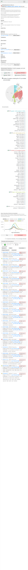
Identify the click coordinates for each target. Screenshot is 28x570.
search (16, 253)
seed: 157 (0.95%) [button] (20, 195)
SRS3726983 (5, 327)
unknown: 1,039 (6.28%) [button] (19, 204)
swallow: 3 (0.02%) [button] (20, 179)
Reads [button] (9, 75)
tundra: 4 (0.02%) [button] (20, 143)
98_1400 (19, 6)
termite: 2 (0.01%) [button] (20, 182)
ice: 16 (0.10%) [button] (21, 127)
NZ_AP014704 (4, 35)
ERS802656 (5, 339)
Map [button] (9, 72)
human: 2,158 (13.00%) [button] (19, 152)
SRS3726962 (5, 353)
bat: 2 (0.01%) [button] (21, 183)
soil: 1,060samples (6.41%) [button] (19, 133)
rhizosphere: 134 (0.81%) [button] (18, 196)
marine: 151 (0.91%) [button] (19, 115)
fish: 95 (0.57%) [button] (20, 159)
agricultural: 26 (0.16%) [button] (19, 140)
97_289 (15, 6)
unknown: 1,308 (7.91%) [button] (19, 189)
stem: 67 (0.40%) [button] (20, 198)
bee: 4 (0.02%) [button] (21, 177)
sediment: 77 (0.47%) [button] (19, 121)
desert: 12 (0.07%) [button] (20, 142)
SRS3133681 (5, 283)
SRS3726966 (5, 314)
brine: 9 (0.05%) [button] (20, 129)
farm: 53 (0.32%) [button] (20, 137)
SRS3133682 (5, 277)
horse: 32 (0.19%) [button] (20, 165)
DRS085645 (5, 373)
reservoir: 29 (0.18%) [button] (19, 123)
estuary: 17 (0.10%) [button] (20, 126)
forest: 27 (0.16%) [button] (20, 139)
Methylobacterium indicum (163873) (8, 53)
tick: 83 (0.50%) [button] (20, 161)
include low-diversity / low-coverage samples (16, 238)
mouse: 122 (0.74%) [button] (19, 158)
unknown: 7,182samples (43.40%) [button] (17, 206)
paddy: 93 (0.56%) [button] (20, 136)
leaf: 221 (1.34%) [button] (20, 193)
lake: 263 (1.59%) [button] (20, 114)
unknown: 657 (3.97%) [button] (19, 130)
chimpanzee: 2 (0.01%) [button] (19, 185)
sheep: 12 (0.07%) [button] (20, 170)
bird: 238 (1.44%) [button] (20, 155)
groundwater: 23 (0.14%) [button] (18, 124)
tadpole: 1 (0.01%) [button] (20, 186)
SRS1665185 (5, 365)
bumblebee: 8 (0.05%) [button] (19, 171)
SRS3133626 (5, 258)
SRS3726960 (5, 308)
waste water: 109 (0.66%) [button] (18, 118)
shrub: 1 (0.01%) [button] (20, 146)
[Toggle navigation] (24, 1)
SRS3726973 (5, 302)
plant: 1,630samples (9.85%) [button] (19, 192)
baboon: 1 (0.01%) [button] (20, 188)
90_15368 (7, 6)
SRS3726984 (5, 295)
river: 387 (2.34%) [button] (20, 112)
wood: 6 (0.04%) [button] (20, 199)
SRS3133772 (5, 289)
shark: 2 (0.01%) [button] (20, 180)
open (12, 253)
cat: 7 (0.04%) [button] (21, 173)
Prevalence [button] (23, 75)
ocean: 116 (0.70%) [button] (20, 117)
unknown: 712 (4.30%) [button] (19, 148)
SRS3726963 (5, 333)
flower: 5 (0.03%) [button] (20, 201)
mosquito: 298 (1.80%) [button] (19, 153)
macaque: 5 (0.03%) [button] (19, 176)
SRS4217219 (5, 359)
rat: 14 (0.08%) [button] (21, 167)
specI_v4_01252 (4, 49)
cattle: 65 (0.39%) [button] (20, 164)
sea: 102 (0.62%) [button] (20, 120)
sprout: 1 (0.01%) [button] (20, 202)
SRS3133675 (5, 264)
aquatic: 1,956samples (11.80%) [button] (18, 111)
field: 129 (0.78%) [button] (20, 134)
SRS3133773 (5, 271)
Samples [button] (23, 72)
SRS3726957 (5, 320)
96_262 (11, 6)
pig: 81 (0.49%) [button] (21, 162)
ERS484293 (5, 347)
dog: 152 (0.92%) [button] (20, 156)
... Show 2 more (16, 35)
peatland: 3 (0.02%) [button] (20, 145)
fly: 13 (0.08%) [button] (21, 168)
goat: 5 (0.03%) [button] (21, 174)
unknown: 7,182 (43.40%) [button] (18, 208)
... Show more (16, 49)
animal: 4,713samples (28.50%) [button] (18, 150)
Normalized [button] (20, 235)
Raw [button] (7, 235)
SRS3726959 (5, 252)
